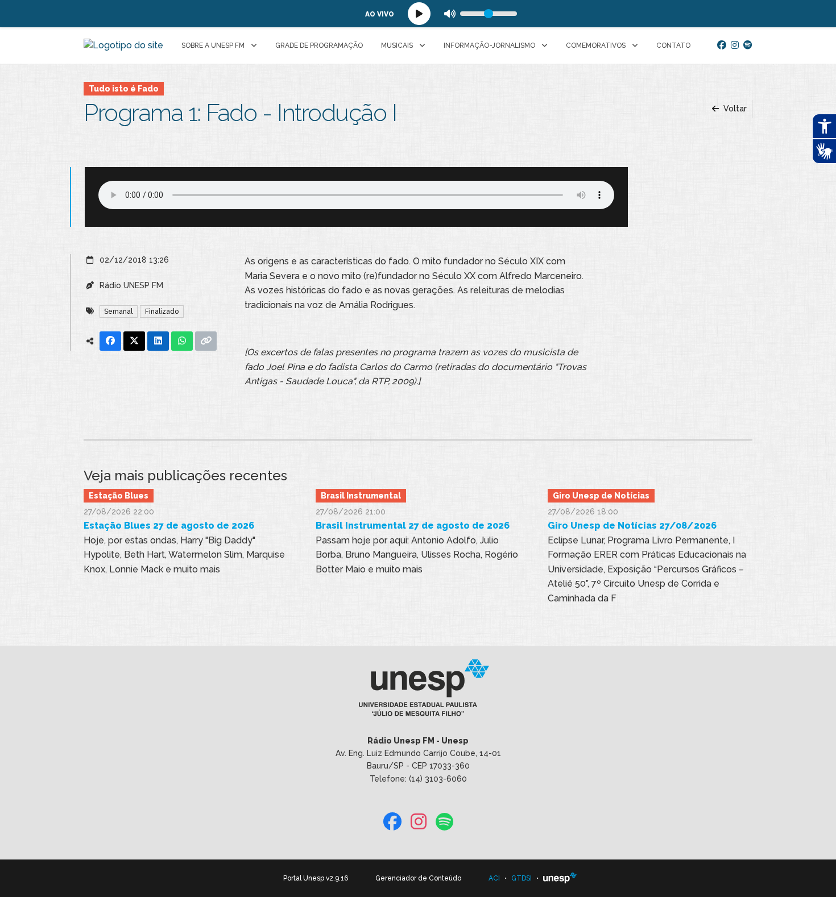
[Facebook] (721, 45)
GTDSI (521, 878)
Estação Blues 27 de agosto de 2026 (169, 525)
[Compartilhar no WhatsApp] (182, 341)
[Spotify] (747, 45)
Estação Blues (118, 495)
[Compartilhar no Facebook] (110, 341)
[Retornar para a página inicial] (418, 691)
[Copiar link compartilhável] (206, 341)
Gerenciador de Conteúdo (418, 878)
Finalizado (162, 311)
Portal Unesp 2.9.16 (315, 878)
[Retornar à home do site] (123, 45)
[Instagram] (735, 45)
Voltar (734, 108)
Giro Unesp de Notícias (601, 495)
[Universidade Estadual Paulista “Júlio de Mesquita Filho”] (560, 878)
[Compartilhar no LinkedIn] (158, 341)
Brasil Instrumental (361, 495)
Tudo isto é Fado (124, 88)
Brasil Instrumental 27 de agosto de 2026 (413, 525)
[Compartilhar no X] (134, 341)
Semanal (118, 311)
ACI (494, 878)
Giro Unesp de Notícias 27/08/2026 (632, 525)
